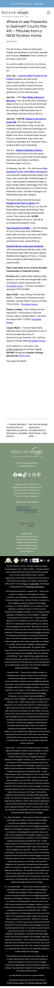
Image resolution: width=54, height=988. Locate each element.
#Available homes (14, 286)
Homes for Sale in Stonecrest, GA (27, 493)
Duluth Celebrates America (29, 150)
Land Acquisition (27, 551)
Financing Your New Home (27, 537)
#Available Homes (36, 341)
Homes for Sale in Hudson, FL (27, 496)
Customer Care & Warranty (27, 540)
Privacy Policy (19, 983)
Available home (29, 304)
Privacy (25, 584)
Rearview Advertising (35, 587)
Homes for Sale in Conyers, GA (27, 490)
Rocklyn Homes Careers (27, 542)
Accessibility (34, 584)
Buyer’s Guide (27, 534)
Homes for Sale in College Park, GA (27, 487)
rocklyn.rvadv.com (14, 349)
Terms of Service (35, 983)
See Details (38, 4)
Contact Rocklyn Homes (27, 545)
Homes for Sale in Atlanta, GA (27, 484)
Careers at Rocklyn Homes (27, 548)
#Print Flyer (24, 356)
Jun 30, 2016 (11, 41)
